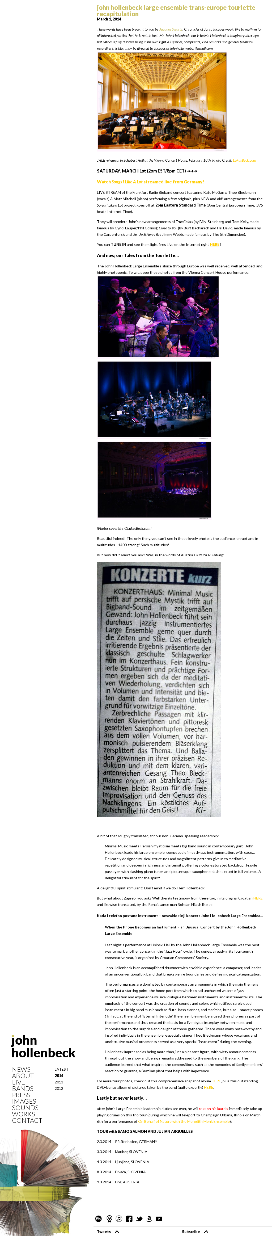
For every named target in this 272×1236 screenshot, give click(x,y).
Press (21, 1095)
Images (24, 1101)
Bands (22, 1088)
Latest (62, 1069)
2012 (59, 1088)
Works (23, 1114)
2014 (59, 1075)
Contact (27, 1120)
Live (18, 1082)
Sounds (25, 1107)
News (21, 1069)
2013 (59, 1082)
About (23, 1076)
